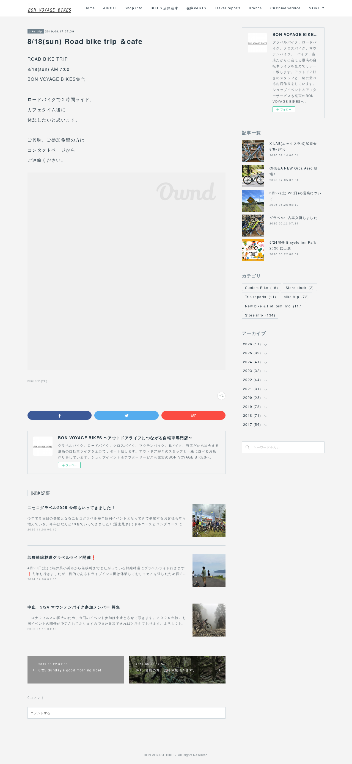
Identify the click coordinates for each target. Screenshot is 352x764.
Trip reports (260, 296)
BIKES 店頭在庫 (164, 8)
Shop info (133, 8)
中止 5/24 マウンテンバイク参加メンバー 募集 (74, 607)
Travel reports (228, 8)
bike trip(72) (37, 381)
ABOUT (109, 8)
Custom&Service (285, 8)
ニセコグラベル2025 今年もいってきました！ (72, 507)
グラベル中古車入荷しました (293, 217)
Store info (260, 315)
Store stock (300, 287)
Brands (255, 8)
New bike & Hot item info (274, 306)
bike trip (35, 31)
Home (89, 8)
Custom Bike (261, 287)
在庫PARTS (196, 8)
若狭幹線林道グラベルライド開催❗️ (62, 557)
